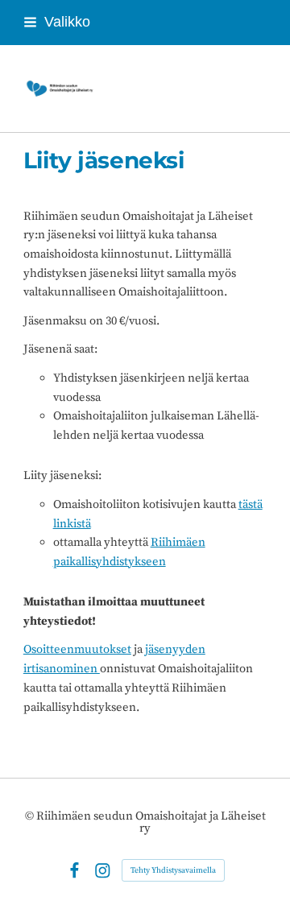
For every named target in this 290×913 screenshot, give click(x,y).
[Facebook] (74, 870)
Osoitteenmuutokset (77, 649)
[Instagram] (102, 870)
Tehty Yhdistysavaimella (173, 870)
